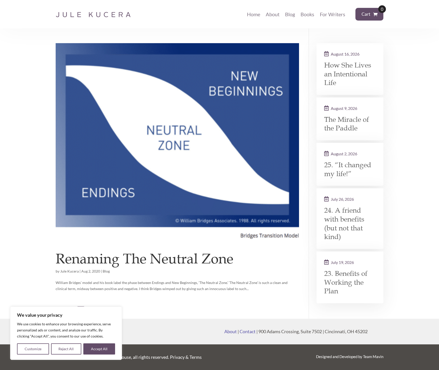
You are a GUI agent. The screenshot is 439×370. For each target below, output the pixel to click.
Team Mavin (373, 356)
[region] (66, 333)
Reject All (66, 349)
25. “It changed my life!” (347, 169)
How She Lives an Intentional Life (347, 74)
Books (307, 14)
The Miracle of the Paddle (346, 124)
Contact (248, 331)
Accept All (99, 349)
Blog (290, 14)
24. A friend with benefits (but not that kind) (344, 223)
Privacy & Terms (186, 357)
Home (253, 14)
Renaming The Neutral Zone (144, 258)
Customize (33, 349)
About (272, 14)
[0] (375, 14)
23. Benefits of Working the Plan (345, 282)
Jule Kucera (69, 271)
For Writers (332, 14)
